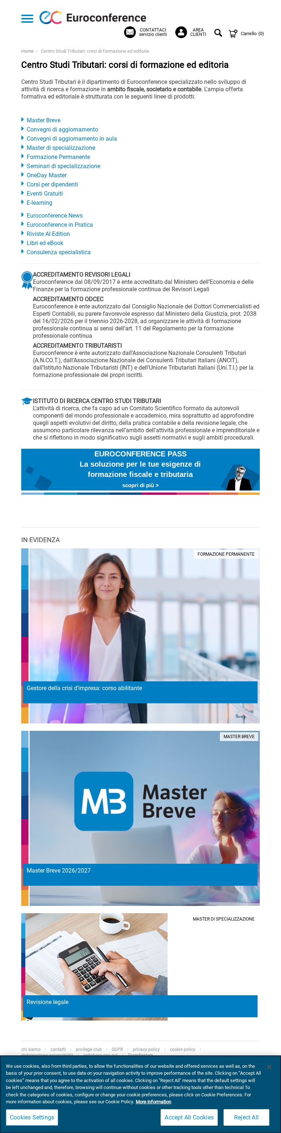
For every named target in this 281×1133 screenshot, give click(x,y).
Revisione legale (47, 1002)
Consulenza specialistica (59, 252)
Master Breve (43, 120)
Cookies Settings (32, 1117)
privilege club (89, 1049)
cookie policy (182, 1049)
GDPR (117, 1049)
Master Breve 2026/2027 (59, 870)
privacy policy (146, 1049)
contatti (58, 1049)
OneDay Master (47, 175)
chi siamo (31, 1049)
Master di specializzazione (61, 147)
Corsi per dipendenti (52, 184)
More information (153, 1101)
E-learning (39, 202)
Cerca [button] (219, 33)
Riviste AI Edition (48, 233)
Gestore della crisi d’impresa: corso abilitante (84, 688)
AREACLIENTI (198, 32)
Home (27, 51)
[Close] (269, 1067)
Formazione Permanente (58, 156)
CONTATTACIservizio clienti (153, 32)
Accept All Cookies (189, 1117)
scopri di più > (140, 485)
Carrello (252, 33)
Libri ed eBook (45, 243)
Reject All (246, 1117)
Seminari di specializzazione (63, 166)
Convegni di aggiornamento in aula (72, 138)
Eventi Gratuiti (45, 193)
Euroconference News (55, 215)
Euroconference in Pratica (60, 224)
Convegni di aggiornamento (62, 129)
